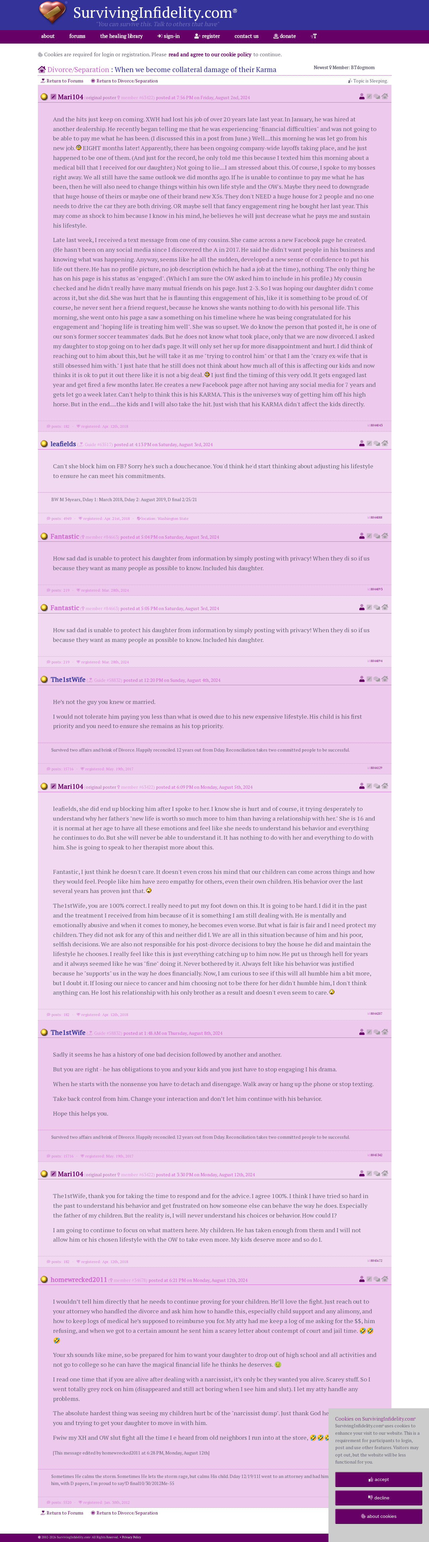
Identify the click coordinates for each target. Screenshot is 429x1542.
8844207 (376, 1014)
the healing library (121, 36)
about (48, 36)
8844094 (376, 661)
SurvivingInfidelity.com (155, 12)
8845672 (376, 1261)
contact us (247, 36)
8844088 (376, 518)
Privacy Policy (131, 1537)
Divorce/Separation (78, 69)
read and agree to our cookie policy (210, 54)
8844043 (376, 425)
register (210, 36)
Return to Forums (64, 81)
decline (381, 1497)
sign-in (171, 36)
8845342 (376, 1155)
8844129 (376, 768)
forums (77, 36)
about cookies (381, 1516)
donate (287, 36)
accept (381, 1479)
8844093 (376, 589)
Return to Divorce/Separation (127, 81)
